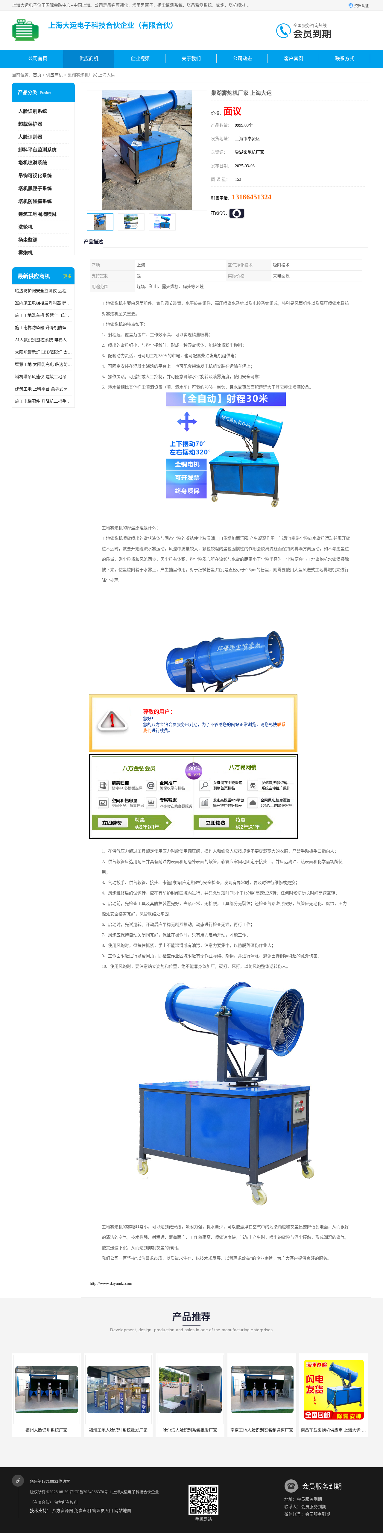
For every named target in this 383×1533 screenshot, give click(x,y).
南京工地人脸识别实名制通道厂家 (190, 1430)
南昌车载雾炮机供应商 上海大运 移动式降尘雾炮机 (276, 1430)
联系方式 (344, 58)
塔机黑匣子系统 (35, 188)
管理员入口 (102, 1510)
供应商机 (88, 58)
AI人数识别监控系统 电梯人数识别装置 (43, 340)
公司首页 (37, 58)
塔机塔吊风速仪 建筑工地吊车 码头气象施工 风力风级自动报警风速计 (43, 376)
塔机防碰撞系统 (35, 201)
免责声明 (82, 1510)
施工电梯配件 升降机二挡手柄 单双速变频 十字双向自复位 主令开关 (43, 401)
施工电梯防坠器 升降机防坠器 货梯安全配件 (43, 327)
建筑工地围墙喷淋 (37, 214)
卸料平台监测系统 (37, 149)
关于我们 (191, 58)
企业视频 (140, 58)
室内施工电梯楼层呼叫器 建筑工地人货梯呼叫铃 (43, 303)
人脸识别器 (30, 136)
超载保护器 (30, 124)
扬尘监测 (27, 239)
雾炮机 (25, 252)
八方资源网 (62, 1510)
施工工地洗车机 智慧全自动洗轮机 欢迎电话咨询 (43, 315)
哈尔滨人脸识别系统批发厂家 (118, 1430)
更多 (67, 276)
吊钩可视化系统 (35, 175)
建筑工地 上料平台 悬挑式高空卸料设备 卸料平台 (43, 389)
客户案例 (293, 58)
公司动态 (242, 58)
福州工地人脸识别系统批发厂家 (46, 1430)
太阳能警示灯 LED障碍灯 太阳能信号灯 (43, 352)
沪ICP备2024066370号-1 (90, 1492)
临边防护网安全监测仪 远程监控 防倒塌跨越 (43, 291)
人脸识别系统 (32, 111)
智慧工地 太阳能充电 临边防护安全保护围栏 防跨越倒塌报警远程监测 (43, 364)
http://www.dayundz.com (111, 1283)
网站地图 (122, 1510)
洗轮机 (25, 227)
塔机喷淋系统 (32, 162)
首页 (37, 75)
